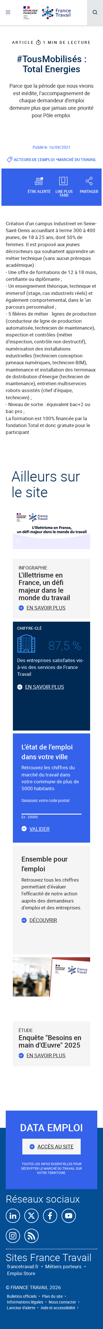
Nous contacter (62, 1302)
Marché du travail (77, 159)
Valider (39, 829)
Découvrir (43, 920)
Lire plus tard (64, 193)
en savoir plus (46, 1055)
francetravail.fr (23, 1266)
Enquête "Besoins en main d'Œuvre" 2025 (50, 1041)
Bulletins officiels (22, 1296)
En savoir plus (46, 607)
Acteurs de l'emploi (34, 159)
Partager (89, 191)
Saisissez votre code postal (45, 800)
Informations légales (25, 1302)
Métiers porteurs (63, 1266)
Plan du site (52, 1296)
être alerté (39, 191)
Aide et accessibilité (58, 1307)
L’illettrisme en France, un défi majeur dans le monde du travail (44, 586)
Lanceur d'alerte (21, 1307)
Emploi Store (21, 1273)
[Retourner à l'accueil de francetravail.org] (60, 12)
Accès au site (55, 1146)
